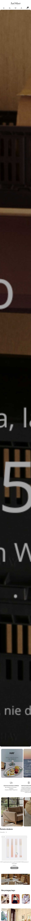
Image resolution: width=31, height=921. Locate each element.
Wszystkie (2, 832)
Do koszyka (14, 868)
